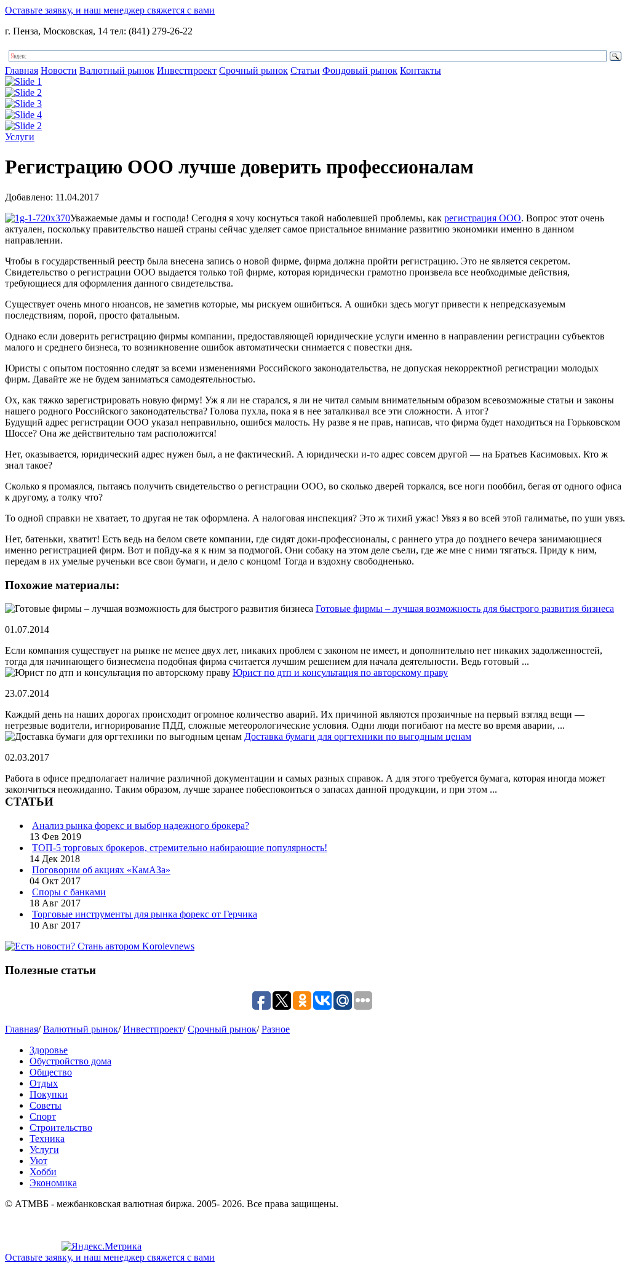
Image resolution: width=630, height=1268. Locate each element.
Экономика (53, 1183)
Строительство (61, 1127)
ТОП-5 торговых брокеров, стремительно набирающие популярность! (179, 847)
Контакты (420, 70)
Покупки (49, 1094)
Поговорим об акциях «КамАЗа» (101, 870)
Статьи (305, 70)
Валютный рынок (116, 70)
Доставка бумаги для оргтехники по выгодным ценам (357, 736)
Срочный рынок (253, 70)
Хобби (43, 1172)
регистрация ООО (482, 218)
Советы (46, 1105)
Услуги (19, 137)
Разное (275, 1029)
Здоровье (49, 1050)
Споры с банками (69, 892)
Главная (21, 70)
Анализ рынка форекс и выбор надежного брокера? (140, 825)
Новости (59, 70)
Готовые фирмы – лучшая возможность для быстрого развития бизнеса (465, 608)
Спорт (43, 1116)
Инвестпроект (187, 70)
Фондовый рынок (359, 70)
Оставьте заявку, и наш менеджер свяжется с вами (110, 10)
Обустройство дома (70, 1061)
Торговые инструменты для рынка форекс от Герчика (144, 914)
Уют (38, 1160)
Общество (51, 1072)
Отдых (44, 1083)
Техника (47, 1138)
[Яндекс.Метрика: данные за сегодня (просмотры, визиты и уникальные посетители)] (102, 1246)
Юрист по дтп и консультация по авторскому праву (340, 672)
